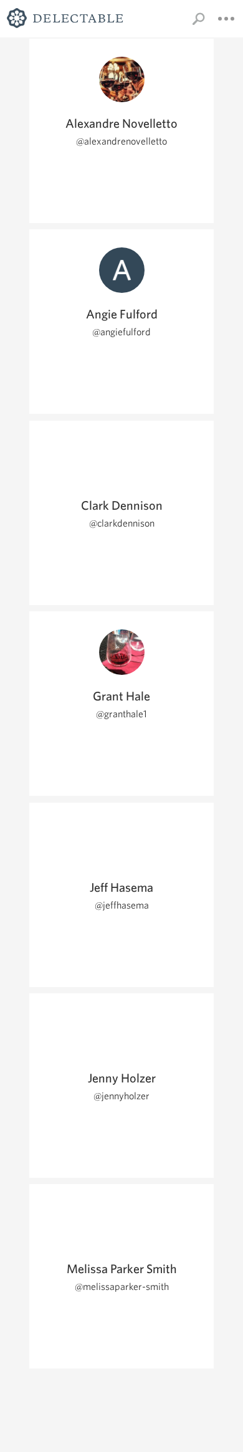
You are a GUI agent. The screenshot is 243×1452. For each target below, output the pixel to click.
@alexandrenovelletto (121, 141)
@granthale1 (121, 714)
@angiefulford (121, 332)
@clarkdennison (122, 523)
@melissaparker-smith (122, 1286)
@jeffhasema (122, 905)
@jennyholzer (121, 1096)
